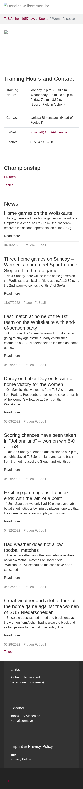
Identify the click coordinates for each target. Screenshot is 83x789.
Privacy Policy (20, 759)
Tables (8, 185)
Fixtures (10, 177)
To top (8, 651)
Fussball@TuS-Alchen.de (48, 132)
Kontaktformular (21, 720)
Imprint (15, 754)
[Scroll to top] (74, 780)
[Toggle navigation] (77, 7)
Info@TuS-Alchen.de (25, 716)
